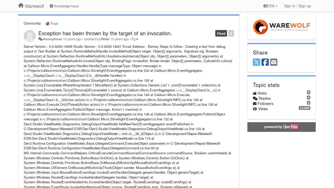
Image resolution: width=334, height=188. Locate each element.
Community (32, 23)
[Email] (273, 62)
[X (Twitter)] (256, 62)
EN (271, 5)
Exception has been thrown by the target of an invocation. (105, 33)
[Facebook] (265, 62)
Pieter (105, 39)
